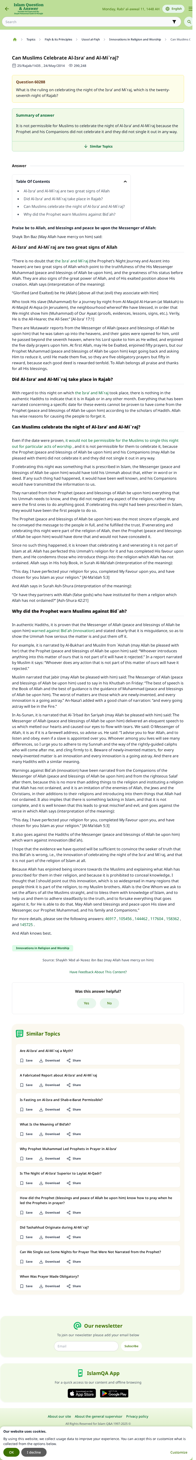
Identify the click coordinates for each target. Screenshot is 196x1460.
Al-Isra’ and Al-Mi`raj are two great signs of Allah (67, 191)
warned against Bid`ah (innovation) (63, 630)
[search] (189, 22)
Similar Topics (101, 146)
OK (11, 1452)
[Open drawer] (190, 8)
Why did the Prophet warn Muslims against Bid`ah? (69, 214)
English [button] (177, 9)
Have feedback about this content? (98, 972)
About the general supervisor (98, 1416)
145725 (26, 924)
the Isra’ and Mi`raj (71, 261)
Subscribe (131, 1346)
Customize (178, 1452)
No (109, 1003)
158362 (172, 918)
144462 (141, 918)
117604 (156, 918)
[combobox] (88, 21)
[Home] (15, 39)
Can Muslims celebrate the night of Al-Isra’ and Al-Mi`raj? (74, 206)
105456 (125, 918)
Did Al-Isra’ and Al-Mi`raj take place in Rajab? (63, 198)
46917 (110, 918)
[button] (26, 1060)
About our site (59, 1416)
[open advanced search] (174, 21)
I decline (34, 1452)
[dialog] (96, 1443)
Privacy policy (137, 1416)
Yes (86, 1003)
